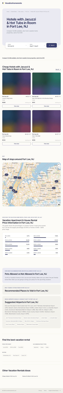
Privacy (40, 390)
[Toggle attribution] (59, 205)
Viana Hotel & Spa (6, 136)
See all (58, 69)
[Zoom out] (59, 167)
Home (8, 11)
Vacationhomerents (13, 3)
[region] (31, 184)
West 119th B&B (36, 136)
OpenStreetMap (54, 204)
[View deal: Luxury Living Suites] (16, 84)
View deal (16, 106)
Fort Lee (27, 11)
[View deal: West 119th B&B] (46, 121)
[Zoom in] (59, 164)
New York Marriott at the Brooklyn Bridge (42, 98)
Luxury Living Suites (7, 98)
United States (14, 11)
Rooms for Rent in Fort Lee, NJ (30, 376)
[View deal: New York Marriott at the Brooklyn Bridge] (46, 84)
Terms (45, 390)
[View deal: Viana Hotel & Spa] (16, 121)
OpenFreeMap (36, 204)
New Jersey (21, 11)
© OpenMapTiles (43, 204)
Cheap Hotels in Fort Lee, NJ (9, 376)
